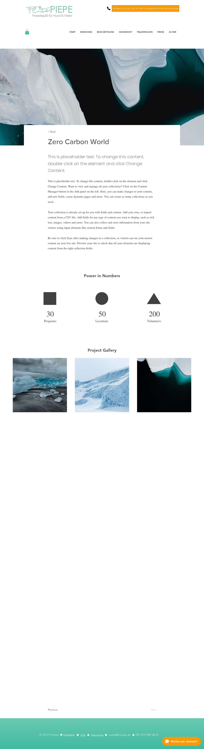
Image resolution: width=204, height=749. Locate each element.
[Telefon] (109, 8)
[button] (27, 32)
